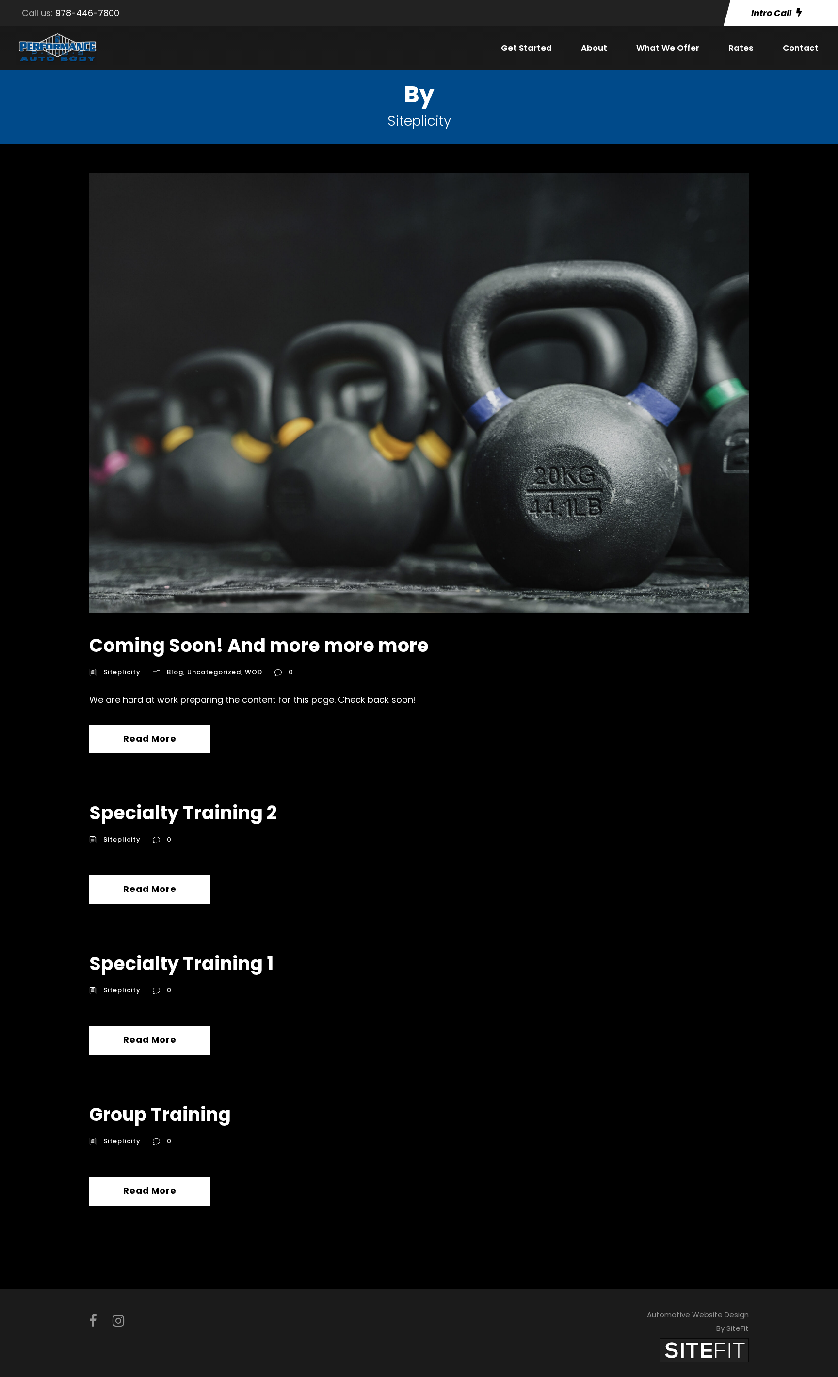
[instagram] (118, 1321)
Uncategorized (214, 672)
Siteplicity (122, 672)
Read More (149, 738)
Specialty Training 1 (181, 963)
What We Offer (667, 48)
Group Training (160, 1114)
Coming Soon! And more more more (259, 645)
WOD (253, 672)
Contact (801, 48)
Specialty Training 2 (183, 813)
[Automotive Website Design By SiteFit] (704, 1350)
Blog (175, 672)
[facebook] (93, 1321)
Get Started (526, 48)
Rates (741, 48)
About (594, 48)
